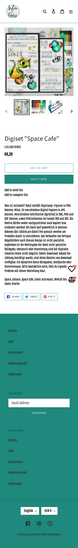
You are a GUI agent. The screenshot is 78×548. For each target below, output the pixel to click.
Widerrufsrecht (17, 363)
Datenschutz (15, 352)
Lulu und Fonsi (33, 534)
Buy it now (39, 179)
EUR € (48, 511)
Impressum (15, 374)
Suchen (12, 331)
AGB (10, 342)
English (28, 511)
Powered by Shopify (50, 534)
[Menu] (71, 11)
